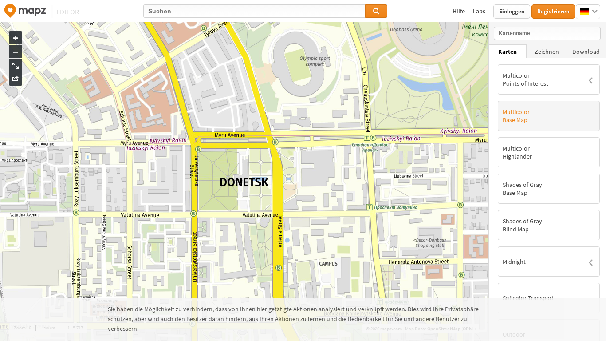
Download (586, 52)
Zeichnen (547, 52)
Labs (480, 11)
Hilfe (459, 11)
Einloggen (511, 11)
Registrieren (553, 11)
